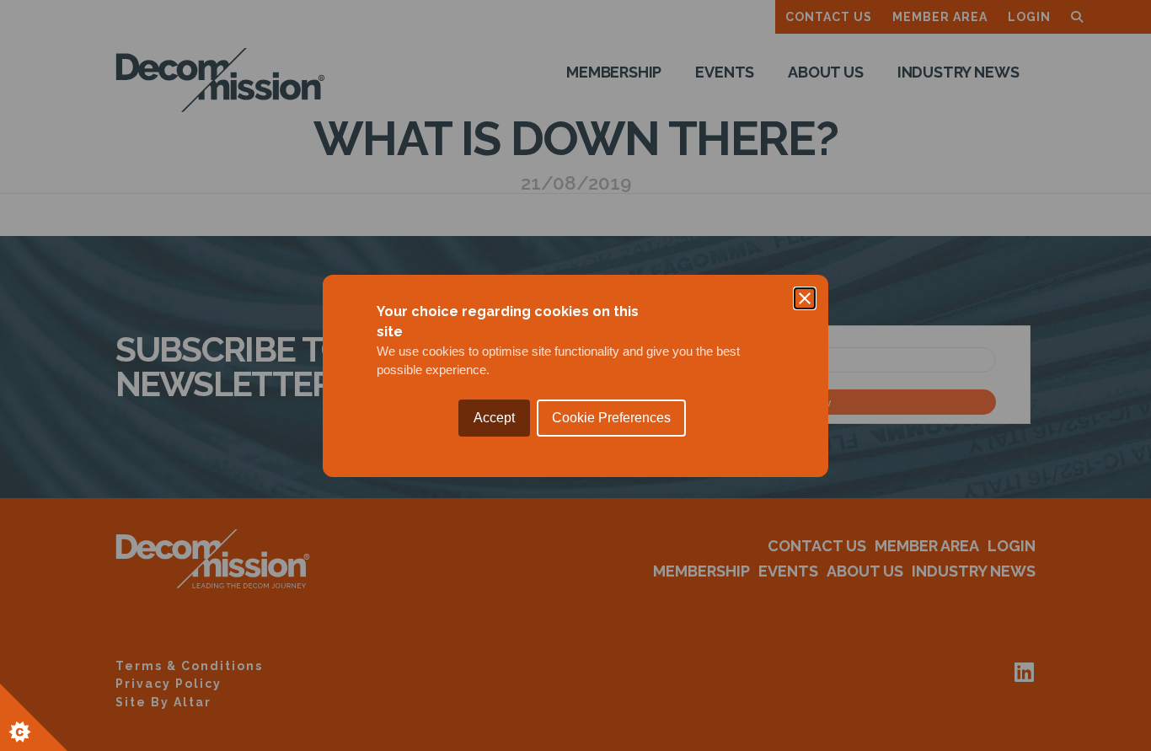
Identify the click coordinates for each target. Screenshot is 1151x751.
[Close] (805, 298)
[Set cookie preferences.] (33, 717)
